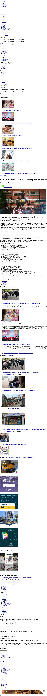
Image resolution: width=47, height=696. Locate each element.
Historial (3, 4)
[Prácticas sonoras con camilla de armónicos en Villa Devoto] (24, 141)
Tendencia (4, 22)
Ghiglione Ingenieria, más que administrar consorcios (15, 160)
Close (1, 662)
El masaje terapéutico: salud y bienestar (12, 135)
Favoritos (4, 6)
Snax (3, 613)
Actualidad (5, 301)
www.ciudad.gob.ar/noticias (8, 279)
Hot (3, 21)
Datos (3, 3)
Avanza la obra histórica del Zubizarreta (12, 408)
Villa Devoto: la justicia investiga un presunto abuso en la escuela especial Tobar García (24, 429)
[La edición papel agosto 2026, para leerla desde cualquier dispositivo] (24, 167)
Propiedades (4, 30)
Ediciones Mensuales (6, 603)
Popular (3, 19)
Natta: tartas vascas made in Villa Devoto (10, 582)
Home (3, 655)
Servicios (6, 35)
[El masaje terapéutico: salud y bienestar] (24, 129)
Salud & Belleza (5, 29)
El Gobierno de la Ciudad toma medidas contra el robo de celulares (19, 390)
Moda (6, 33)
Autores (3, 1)
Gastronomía (7, 32)
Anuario (4, 595)
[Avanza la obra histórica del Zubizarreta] (24, 400)
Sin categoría (4, 612)
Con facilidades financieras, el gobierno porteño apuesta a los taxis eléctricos (21, 303)
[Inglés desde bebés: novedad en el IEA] (24, 104)
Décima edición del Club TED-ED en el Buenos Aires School (17, 123)
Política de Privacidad (6, 657)
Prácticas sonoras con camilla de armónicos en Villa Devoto (17, 148)
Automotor (4, 596)
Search (13, 44)
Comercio (4, 31)
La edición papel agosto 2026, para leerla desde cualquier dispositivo (19, 173)
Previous (1, 175)
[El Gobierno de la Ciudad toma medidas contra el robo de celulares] (24, 382)
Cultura (3, 601)
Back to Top (2, 661)
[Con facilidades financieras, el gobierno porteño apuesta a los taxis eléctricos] (24, 295)
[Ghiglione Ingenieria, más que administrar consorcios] (24, 154)
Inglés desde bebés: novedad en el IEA (12, 110)
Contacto (4, 656)
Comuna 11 (4, 26)
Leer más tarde (5, 5)
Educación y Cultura (6, 28)
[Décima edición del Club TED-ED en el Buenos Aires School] (24, 116)
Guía (3, 2)
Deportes (4, 602)
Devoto (3, 25)
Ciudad (3, 27)
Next (5, 175)
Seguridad (4, 610)
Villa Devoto (4, 614)
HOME (3, 24)
